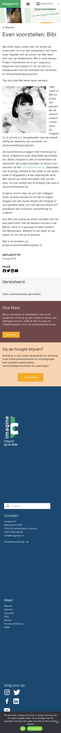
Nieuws (8, 605)
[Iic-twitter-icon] (16, 692)
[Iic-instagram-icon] (7, 692)
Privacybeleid (34, 728)
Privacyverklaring (14, 623)
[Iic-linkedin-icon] (16, 701)
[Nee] (57, 722)
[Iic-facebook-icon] (7, 701)
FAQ (6, 616)
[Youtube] (7, 710)
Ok (22, 728)
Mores (7, 620)
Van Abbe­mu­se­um (33, 167)
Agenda (8, 609)
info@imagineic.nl (13, 324)
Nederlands (46, 4)
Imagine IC (10, 4)
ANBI (6, 627)
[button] (28, 4)
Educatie (9, 613)
